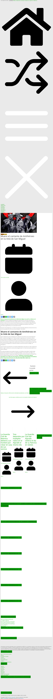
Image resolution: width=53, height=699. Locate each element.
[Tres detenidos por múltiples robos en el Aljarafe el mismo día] (19, 427)
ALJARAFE (2, 204)
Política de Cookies (4, 675)
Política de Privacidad (5, 674)
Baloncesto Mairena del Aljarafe (7, 619)
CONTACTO (3, 212)
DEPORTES (3, 207)
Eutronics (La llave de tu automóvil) (7, 621)
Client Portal (3, 626)
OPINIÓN (2, 211)
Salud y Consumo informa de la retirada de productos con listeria (15, 393)
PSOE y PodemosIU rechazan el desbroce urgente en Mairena (25, 0)
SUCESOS (2, 206)
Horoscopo (3, 658)
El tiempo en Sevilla (4, 656)
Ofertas (2, 655)
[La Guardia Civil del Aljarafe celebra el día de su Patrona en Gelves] (31, 427)
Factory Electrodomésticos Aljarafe (7, 622)
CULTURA (2, 209)
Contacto (2, 673)
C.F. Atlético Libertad (5, 620)
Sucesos (5, 234)
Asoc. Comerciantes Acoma (6, 654)
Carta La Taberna (4, 625)
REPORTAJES (3, 210)
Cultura (2, 234)
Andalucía (3, 667)
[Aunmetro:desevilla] (26, 46)
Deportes (2, 669)
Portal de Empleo (4, 659)
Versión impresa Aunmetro (6, 662)
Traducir (2, 657)
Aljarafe (2, 666)
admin (2, 314)
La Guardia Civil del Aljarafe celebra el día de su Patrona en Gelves (31, 439)
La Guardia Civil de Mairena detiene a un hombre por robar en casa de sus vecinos (6, 441)
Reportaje (3, 671)
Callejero (2, 660)
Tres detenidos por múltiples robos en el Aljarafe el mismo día (19, 439)
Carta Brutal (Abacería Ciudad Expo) (8, 623)
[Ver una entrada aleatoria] (26, 97)
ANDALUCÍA (3, 205)
